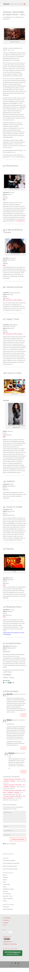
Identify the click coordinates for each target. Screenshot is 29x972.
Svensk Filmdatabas (8, 909)
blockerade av (13, 953)
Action (4, 882)
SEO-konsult (6, 906)
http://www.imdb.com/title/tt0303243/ (13, 333)
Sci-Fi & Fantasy (7, 893)
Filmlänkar (6, 920)
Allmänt (5, 875)
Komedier (5, 891)
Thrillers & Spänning (8, 898)
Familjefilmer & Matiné (8, 889)
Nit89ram (9, 720)
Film (21, 17)
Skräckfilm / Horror (7, 896)
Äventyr (5, 900)
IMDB (4, 199)
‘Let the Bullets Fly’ (20, 221)
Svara (23, 715)
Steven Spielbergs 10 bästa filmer (11, 863)
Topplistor (5, 877)
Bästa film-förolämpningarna (10, 866)
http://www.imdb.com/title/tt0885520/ (13, 300)
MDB (4, 436)
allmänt (18, 17)
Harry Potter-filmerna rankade (10, 869)
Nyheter (5, 879)
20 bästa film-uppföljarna (9, 860)
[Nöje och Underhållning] (10, 944)
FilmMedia (6, 17)
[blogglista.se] (7, 939)
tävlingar (6, 922)
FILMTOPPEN (7, 918)
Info (5, 925)
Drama (4, 886)
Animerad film (6, 884)
